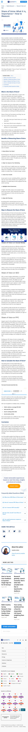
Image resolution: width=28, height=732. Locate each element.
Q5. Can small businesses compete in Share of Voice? (12, 520)
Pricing (3, 657)
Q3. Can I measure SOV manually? (11, 507)
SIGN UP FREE (23, 1)
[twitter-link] (20, 640)
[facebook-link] (17, 640)
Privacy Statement (8, 726)
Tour (3, 648)
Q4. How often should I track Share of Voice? (12, 513)
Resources (4, 654)
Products (4, 651)
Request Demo (14, 486)
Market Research (10, 6)
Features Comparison (7, 660)
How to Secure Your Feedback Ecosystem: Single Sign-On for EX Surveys (6, 581)
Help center (5, 643)
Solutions (4, 663)
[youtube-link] (25, 640)
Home (2, 6)
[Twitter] (14, 531)
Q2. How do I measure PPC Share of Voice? (13, 502)
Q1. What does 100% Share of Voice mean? (13, 497)
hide (12, 75)
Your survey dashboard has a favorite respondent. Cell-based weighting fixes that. (19, 611)
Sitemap (2, 726)
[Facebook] (9, 531)
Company (4, 666)
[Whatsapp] (19, 531)
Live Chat (11, 643)
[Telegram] (4, 536)
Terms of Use (15, 726)
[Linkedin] (4, 531)
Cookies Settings (22, 726)
